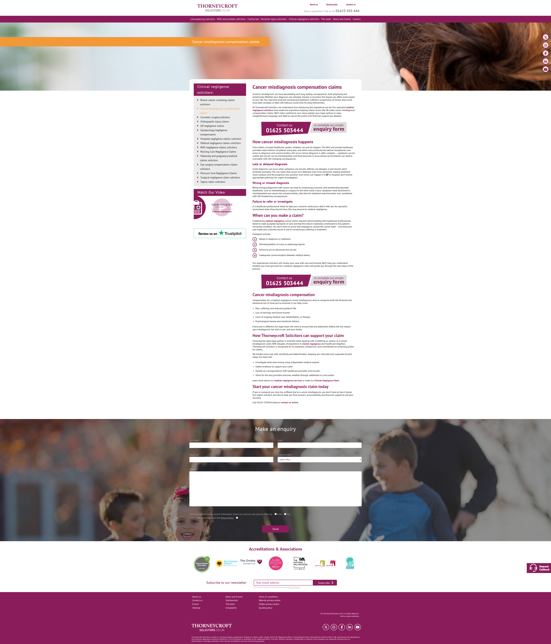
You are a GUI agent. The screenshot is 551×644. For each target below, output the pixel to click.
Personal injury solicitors (274, 19)
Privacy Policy (227, 517)
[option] (201, 563)
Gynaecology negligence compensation (213, 132)
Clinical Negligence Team (326, 380)
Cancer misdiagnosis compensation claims (220, 111)
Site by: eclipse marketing (349, 616)
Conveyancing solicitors (202, 19)
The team (326, 19)
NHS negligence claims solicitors (218, 147)
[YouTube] (545, 69)
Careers (357, 19)
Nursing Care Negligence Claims (218, 151)
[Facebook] (545, 53)
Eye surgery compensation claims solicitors (218, 167)
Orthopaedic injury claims (214, 121)
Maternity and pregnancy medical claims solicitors (218, 158)
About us (314, 4)
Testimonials (331, 4)
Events (195, 604)
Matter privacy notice (269, 604)
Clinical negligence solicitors (304, 19)
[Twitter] (545, 37)
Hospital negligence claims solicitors (220, 138)
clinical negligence (311, 343)
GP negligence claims (212, 125)
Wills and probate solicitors (231, 19)
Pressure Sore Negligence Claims (218, 173)
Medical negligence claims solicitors (220, 143)
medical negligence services (288, 380)
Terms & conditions (268, 596)
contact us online (289, 402)
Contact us (350, 4)
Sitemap (196, 607)
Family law (253, 19)
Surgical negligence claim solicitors (220, 177)
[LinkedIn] (545, 61)
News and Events (342, 19)
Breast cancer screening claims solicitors (217, 102)
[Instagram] (545, 45)
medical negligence (275, 220)
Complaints (231, 607)
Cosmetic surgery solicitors (215, 117)
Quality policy (265, 607)
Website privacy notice (269, 600)
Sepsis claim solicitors (212, 181)
